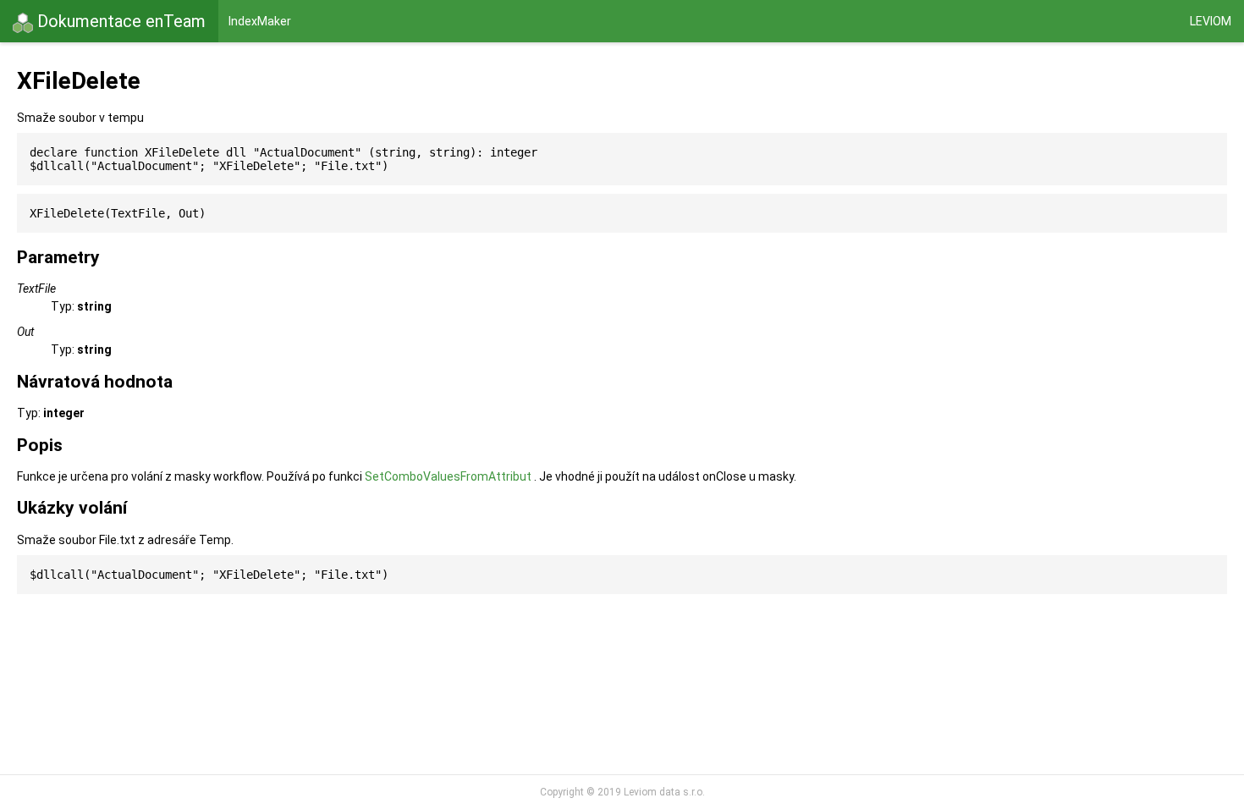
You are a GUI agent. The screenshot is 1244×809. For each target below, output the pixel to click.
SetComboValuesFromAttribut (448, 476)
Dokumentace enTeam (119, 21)
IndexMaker (259, 21)
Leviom (1210, 21)
